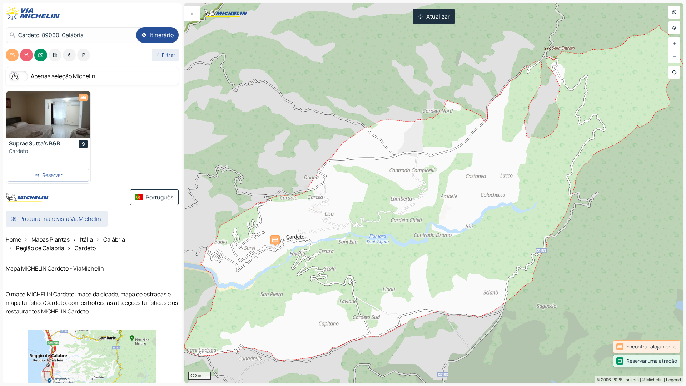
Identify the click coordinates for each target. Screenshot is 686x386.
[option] (12, 55)
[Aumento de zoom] (674, 43)
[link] (646, 346)
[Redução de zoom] (674, 56)
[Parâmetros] (674, 27)
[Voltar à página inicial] (34, 13)
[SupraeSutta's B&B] (48, 114)
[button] (275, 239)
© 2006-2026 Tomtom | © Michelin (630, 379)
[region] (433, 193)
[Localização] (674, 72)
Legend (673, 379)
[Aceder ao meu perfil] (674, 12)
